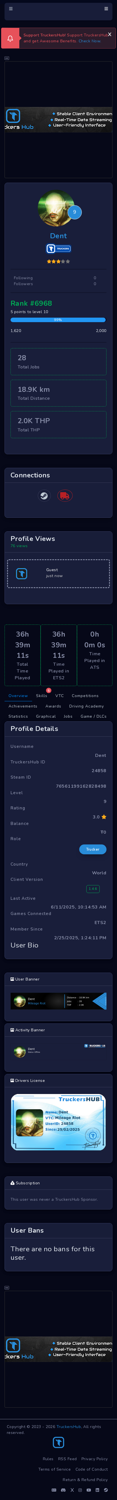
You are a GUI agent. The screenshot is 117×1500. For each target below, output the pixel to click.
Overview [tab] (18, 695)
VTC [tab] (59, 695)
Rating (18, 808)
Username (22, 746)
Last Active (23, 898)
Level (17, 793)
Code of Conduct (92, 1469)
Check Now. (90, 41)
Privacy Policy (95, 1459)
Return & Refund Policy (85, 1479)
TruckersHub (69, 1426)
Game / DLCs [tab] (94, 716)
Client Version (27, 879)
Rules (48, 1459)
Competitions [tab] (85, 695)
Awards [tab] (53, 706)
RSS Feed (67, 1459)
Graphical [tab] (46, 716)
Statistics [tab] (18, 716)
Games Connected (31, 913)
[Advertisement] (58, 120)
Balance (20, 823)
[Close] (110, 33)
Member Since (27, 929)
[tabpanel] (58, 996)
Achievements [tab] (23, 706)
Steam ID (21, 777)
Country (19, 864)
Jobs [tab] (68, 716)
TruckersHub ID (28, 762)
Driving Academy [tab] (86, 706)
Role (16, 839)
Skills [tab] (43, 694)
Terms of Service (54, 1469)
